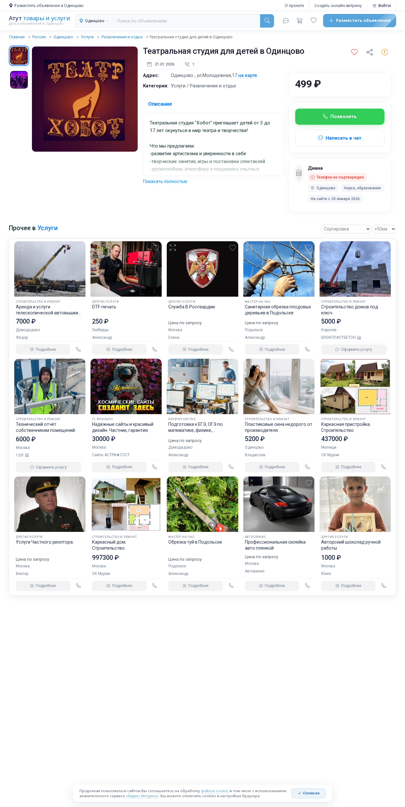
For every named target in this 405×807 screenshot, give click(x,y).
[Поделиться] (369, 52)
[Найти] (267, 21)
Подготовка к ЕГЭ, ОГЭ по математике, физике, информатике (195, 430)
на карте (247, 75)
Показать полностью (165, 181)
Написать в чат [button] (343, 138)
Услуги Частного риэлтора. (45, 542)
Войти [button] (384, 5)
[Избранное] (313, 20)
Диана (315, 168)
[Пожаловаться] (384, 52)
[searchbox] (186, 21)
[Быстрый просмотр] (21, 247)
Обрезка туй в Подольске (195, 542)
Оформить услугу (356, 349)
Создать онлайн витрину (338, 5)
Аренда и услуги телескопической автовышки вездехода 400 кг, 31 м (47, 312)
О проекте (294, 5)
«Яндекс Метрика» (142, 795)
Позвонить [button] (343, 116)
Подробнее (46, 349)
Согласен (311, 793)
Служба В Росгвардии (191, 306)
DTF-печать (104, 306)
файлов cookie (214, 790)
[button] (354, 52)
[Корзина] (299, 20)
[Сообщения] (285, 20)
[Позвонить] (78, 349)
